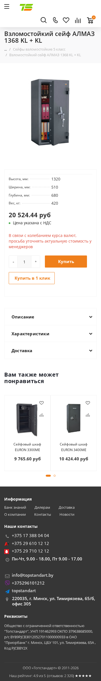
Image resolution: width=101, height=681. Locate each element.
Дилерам (42, 507)
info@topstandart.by (32, 575)
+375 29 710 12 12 (30, 551)
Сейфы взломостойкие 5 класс (39, 49)
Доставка (67, 507)
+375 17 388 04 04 (30, 535)
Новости (66, 514)
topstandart (24, 590)
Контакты (42, 514)
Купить (66, 261)
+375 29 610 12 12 (30, 543)
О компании (15, 514)
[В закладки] (41, 403)
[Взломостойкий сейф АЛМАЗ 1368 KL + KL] (50, 112)
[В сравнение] (41, 415)
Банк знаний (15, 507)
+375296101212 (28, 583)
